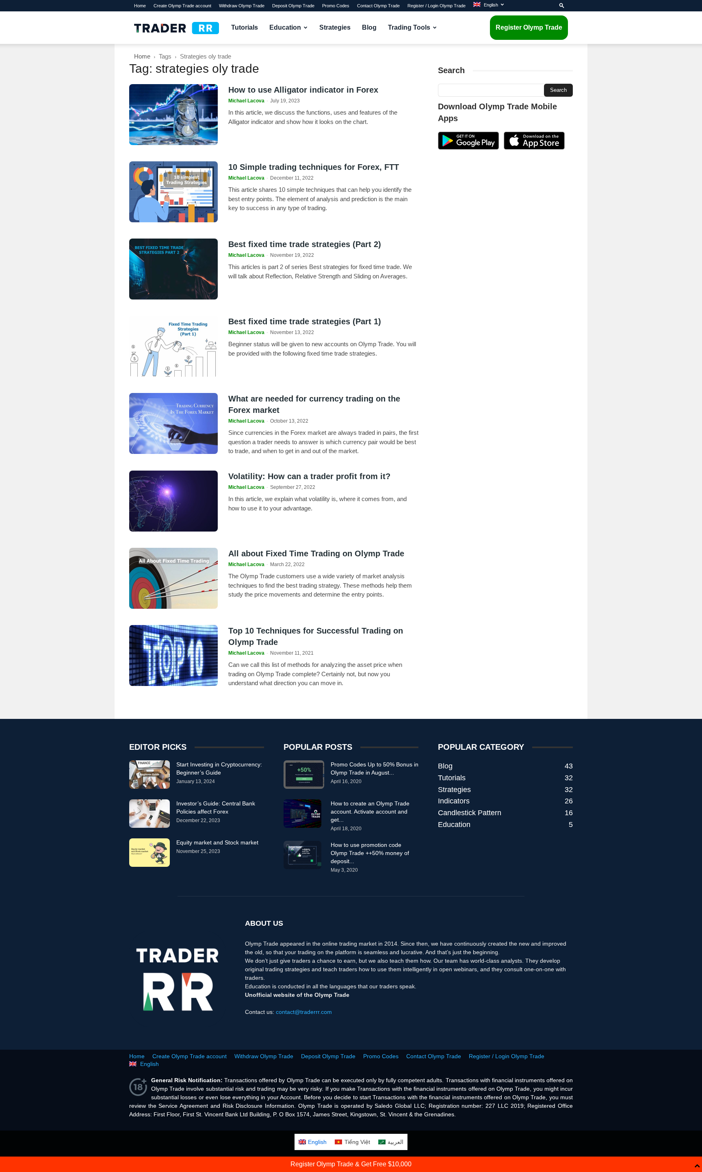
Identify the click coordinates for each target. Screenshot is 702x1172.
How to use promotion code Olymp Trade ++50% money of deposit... (370, 853)
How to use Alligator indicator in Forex (303, 89)
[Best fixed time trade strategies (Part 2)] (173, 269)
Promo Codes (335, 5)
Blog (369, 27)
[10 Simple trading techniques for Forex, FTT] (173, 191)
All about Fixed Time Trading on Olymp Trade (316, 553)
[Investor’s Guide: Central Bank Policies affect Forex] (149, 813)
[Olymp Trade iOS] (534, 147)
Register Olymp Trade (529, 27)
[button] (562, 5)
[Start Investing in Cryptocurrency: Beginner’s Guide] (149, 774)
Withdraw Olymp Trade (241, 5)
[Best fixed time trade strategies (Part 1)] (173, 346)
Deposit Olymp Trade (293, 5)
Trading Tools (409, 27)
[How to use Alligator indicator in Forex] (173, 114)
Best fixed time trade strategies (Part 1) (304, 321)
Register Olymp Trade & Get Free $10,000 (351, 1164)
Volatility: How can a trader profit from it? (309, 476)
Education (285, 27)
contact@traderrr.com (304, 1012)
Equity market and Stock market (217, 842)
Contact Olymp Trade (378, 5)
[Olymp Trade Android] (468, 147)
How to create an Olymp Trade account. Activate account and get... (370, 811)
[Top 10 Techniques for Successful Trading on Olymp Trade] (173, 655)
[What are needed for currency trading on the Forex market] (173, 423)
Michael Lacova (246, 101)
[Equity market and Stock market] (149, 852)
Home (140, 5)
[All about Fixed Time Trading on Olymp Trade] (173, 578)
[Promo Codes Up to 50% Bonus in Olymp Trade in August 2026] (304, 774)
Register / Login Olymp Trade (436, 5)
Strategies (335, 27)
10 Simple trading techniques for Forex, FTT (313, 167)
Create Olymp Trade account (182, 5)
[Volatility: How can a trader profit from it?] (173, 501)
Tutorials (244, 27)
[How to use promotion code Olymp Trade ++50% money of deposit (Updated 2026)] (302, 855)
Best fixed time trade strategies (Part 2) (304, 244)
